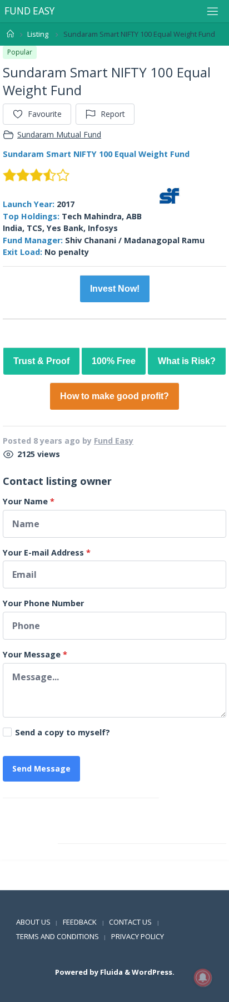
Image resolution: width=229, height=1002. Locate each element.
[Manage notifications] (203, 977)
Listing (37, 34)
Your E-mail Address (47, 552)
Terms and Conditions (57, 936)
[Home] (10, 34)
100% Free (114, 361)
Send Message (41, 768)
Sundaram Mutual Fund (59, 134)
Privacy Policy (137, 936)
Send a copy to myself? (62, 732)
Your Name (28, 501)
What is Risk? (187, 361)
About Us (33, 922)
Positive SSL (24, 882)
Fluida (110, 972)
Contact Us (130, 922)
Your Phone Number (43, 603)
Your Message (35, 654)
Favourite (45, 114)
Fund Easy (113, 440)
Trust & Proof (41, 361)
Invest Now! (115, 288)
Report (113, 114)
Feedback (80, 922)
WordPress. (153, 972)
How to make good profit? (114, 396)
